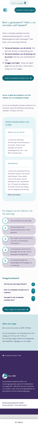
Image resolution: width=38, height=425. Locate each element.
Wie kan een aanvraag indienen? (15, 284)
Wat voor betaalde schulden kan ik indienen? (16, 291)
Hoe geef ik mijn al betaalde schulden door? (14, 298)
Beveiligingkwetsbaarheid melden (13, 403)
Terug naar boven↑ (21, 405)
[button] (18, 78)
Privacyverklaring (7, 405)
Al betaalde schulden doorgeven (25, 10)
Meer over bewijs (14, 194)
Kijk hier (17, 341)
